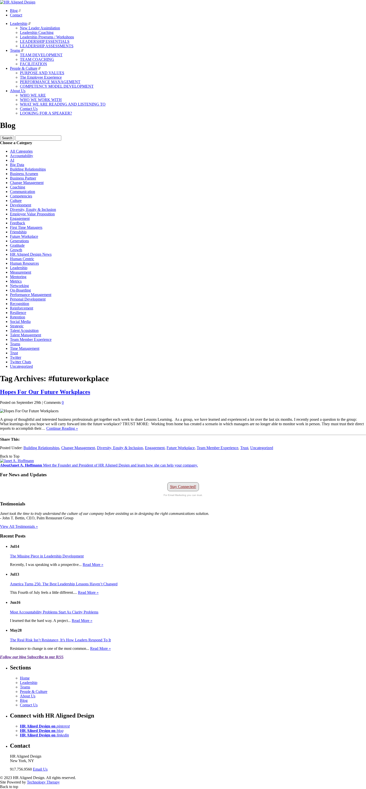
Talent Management (25, 335)
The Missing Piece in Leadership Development (47, 556)
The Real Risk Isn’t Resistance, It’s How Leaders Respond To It (60, 640)
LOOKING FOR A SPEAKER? (46, 113)
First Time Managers (26, 227)
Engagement (20, 218)
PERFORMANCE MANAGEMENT (50, 82)
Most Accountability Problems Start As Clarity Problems (54, 612)
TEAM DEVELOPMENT (41, 55)
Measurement (20, 272)
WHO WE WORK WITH (41, 100)
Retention (17, 317)
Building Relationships (28, 169)
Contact (16, 15)
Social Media (20, 321)
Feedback (17, 223)
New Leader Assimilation (40, 28)
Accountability (21, 156)
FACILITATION (33, 64)
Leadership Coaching (37, 32)
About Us (17, 91)
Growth (16, 250)
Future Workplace (24, 236)
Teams (15, 50)
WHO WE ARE (33, 95)
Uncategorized (21, 366)
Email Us (40, 769)
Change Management (27, 183)
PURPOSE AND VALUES (42, 73)
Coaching (17, 187)
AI (12, 160)
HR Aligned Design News (31, 254)
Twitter (15, 357)
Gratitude (17, 245)
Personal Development (28, 299)
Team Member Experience (31, 339)
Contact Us (29, 109)
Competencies (21, 196)
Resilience (18, 312)
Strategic (17, 326)
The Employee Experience (41, 77)
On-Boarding (20, 290)
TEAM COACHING (37, 59)
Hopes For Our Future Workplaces (45, 392)
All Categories (21, 151)
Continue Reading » (62, 428)
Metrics (16, 281)
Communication (22, 191)
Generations (19, 241)
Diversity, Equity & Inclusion (33, 209)
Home (25, 678)
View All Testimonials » (19, 526)
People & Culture (23, 68)
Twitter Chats (20, 362)
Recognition (19, 304)
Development (20, 205)
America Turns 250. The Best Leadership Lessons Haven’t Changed (64, 584)
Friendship (18, 232)
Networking (19, 286)
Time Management (24, 348)
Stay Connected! (183, 487)
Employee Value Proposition (32, 214)
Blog (14, 10)
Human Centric (22, 259)
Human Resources (24, 263)
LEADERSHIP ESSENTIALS (44, 41)
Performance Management (30, 295)
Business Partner (23, 178)
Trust (14, 353)
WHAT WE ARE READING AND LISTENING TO (63, 104)
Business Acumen (24, 174)
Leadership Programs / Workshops (47, 37)
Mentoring (18, 277)
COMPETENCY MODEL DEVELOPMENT (57, 86)
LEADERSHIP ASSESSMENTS (46, 46)
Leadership (18, 23)
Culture (16, 200)
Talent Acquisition (24, 330)
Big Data (17, 165)
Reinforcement (21, 308)
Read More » (93, 564)
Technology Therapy (43, 782)
